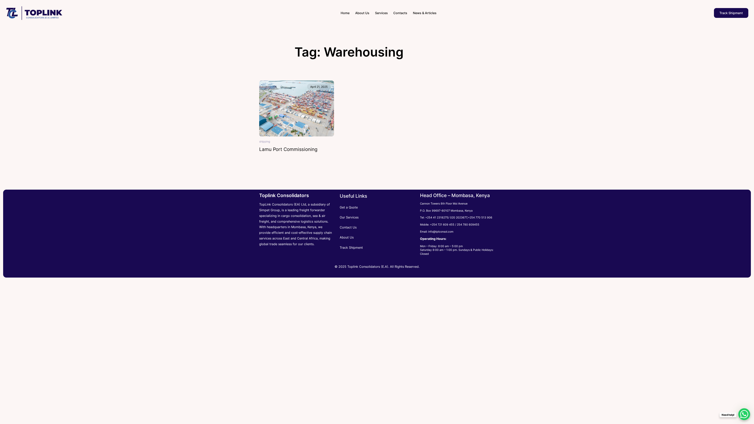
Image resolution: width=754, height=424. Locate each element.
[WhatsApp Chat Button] (744, 414)
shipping (264, 141)
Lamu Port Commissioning (288, 149)
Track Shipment (731, 13)
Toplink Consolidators (284, 195)
